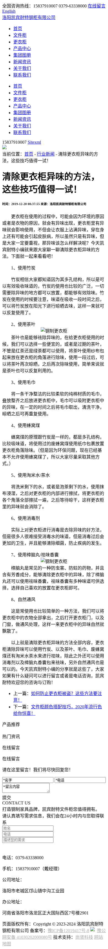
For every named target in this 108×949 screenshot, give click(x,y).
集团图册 (22, 55)
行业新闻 (46, 154)
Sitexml (34, 142)
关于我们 (22, 68)
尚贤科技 (84, 937)
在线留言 (97, 6)
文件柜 (20, 35)
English (9, 11)
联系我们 (22, 75)
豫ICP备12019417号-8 (68, 930)
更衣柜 (20, 42)
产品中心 (22, 48)
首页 (17, 28)
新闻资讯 (22, 61)
